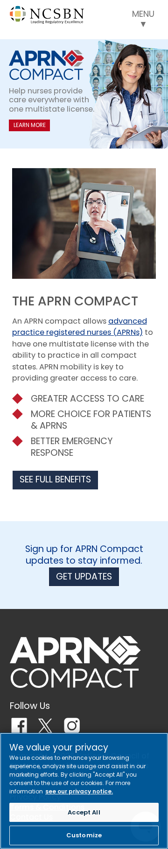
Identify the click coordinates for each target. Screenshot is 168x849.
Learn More (30, 125)
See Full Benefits (55, 479)
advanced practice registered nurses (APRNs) (79, 327)
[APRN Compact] (75, 662)
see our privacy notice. (79, 791)
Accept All (84, 812)
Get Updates (84, 576)
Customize (84, 835)
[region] (84, 791)
